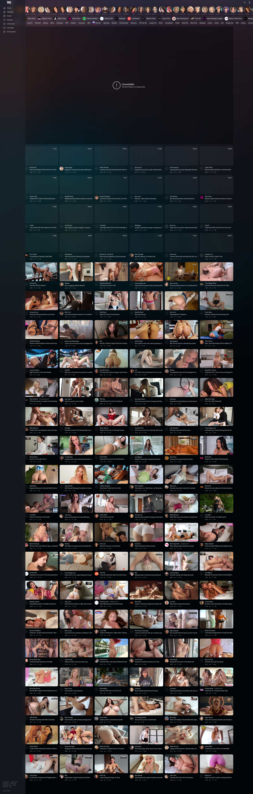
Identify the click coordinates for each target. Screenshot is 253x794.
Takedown (14, 782)
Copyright (6, 782)
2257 (10, 786)
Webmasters (7, 785)
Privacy (5, 786)
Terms (14, 785)
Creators (13, 783)
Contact (5, 783)
